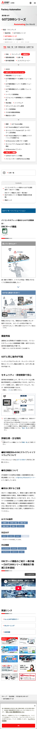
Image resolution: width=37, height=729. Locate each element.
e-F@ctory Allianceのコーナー (25, 477)
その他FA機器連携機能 (13, 112)
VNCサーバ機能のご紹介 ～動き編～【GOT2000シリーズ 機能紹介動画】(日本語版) (18, 195)
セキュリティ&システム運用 (15, 106)
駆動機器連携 (10, 57)
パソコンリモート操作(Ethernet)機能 (18, 159)
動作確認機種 (10, 60)
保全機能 (8, 103)
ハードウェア (18, 103)
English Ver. (30, 574)
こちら (9, 390)
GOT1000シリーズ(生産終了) (14, 39)
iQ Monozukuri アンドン (14, 149)
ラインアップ (16, 54)
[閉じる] (35, 706)
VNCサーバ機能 (11, 152)
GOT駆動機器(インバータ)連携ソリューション (18, 85)
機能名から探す (11, 115)
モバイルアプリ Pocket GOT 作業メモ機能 (18, 145)
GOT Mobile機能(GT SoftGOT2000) (17, 127)
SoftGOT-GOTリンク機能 (14, 156)
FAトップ (4, 696)
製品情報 (11, 696)
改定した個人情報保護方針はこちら (15, 712)
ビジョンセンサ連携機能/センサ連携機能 (18, 98)
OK (18, 725)
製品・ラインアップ (9, 29)
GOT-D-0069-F (21, 460)
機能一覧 (24, 442)
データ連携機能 (11, 109)
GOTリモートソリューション (15, 72)
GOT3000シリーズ (20, 33)
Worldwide (30, 3)
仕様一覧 (20, 57)
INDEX (8, 69)
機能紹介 (26, 54)
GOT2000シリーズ (11, 36)
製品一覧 (24, 428)
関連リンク (8, 200)
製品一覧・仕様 (12, 47)
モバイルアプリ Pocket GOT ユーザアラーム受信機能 (18, 131)
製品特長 (8, 33)
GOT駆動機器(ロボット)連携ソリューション (18, 90)
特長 (5, 47)
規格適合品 (21, 47)
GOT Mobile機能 (17, 124)
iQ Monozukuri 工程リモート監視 (16, 141)
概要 (7, 124)
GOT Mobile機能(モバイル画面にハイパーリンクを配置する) (19, 137)
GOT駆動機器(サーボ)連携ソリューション (18, 80)
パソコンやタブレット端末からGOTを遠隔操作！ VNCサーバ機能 (18, 188)
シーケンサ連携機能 (12, 94)
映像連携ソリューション (13, 75)
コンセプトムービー (23, 60)
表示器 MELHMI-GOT (22, 696)
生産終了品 (29, 47)
